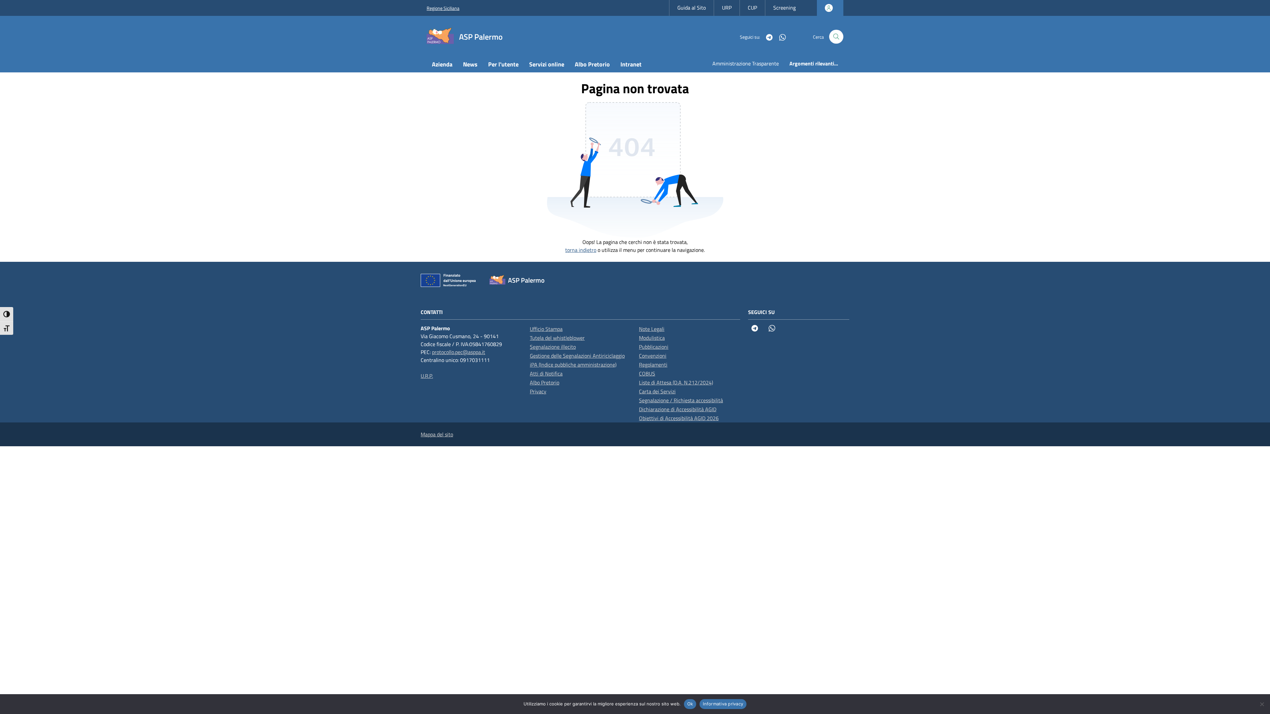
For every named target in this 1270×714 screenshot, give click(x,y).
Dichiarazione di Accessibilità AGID (677, 409)
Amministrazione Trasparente (745, 63)
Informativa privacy (723, 703)
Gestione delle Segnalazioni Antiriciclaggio (577, 356)
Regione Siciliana (443, 8)
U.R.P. (427, 376)
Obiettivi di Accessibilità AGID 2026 (679, 418)
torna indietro (580, 250)
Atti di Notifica (546, 373)
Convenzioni (652, 356)
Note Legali (651, 329)
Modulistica (652, 338)
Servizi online (546, 64)
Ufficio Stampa (546, 329)
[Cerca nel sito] (836, 37)
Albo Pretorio (592, 64)
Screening (784, 8)
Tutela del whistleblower (557, 338)
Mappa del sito (437, 434)
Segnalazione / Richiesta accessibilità (681, 400)
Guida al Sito (691, 8)
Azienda (442, 64)
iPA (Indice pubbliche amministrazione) (573, 365)
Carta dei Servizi (657, 391)
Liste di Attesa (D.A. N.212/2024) (676, 382)
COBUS (647, 373)
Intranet (631, 64)
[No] (1261, 704)
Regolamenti (653, 365)
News (470, 64)
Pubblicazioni (653, 347)
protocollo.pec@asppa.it (458, 352)
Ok (690, 703)
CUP (752, 8)
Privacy (538, 391)
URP (727, 8)
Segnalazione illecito (553, 347)
